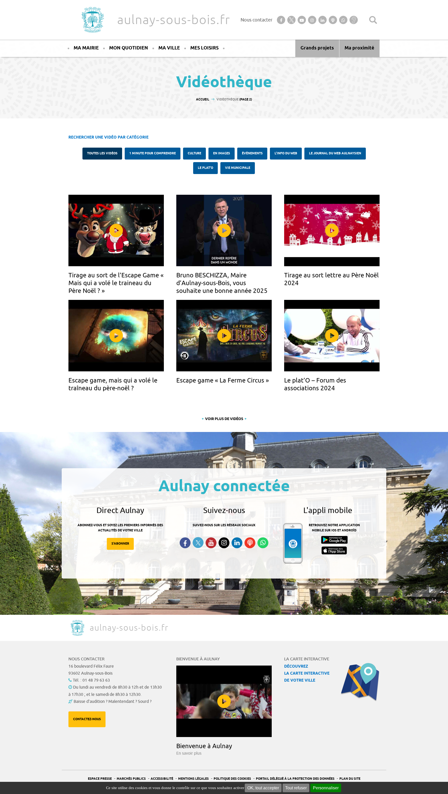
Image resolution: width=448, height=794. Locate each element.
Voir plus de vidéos (224, 419)
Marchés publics (131, 779)
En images (221, 153)
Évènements (252, 153)
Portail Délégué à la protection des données (295, 779)
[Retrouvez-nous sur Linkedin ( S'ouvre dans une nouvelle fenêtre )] (237, 542)
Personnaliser (326, 788)
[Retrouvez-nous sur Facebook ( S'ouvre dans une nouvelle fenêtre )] (185, 542)
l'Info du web (286, 153)
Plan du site (349, 779)
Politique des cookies (232, 779)
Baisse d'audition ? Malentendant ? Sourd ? (112, 701)
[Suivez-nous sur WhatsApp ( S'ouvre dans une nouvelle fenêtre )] (262, 542)
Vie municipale (237, 168)
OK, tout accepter (263, 788)
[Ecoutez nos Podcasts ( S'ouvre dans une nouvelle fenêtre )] (249, 542)
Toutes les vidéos (102, 153)
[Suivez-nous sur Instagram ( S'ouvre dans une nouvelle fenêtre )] (224, 542)
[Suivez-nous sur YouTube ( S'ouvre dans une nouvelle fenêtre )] (211, 542)
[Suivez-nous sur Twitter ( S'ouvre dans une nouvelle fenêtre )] (198, 542)
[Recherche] (373, 19)
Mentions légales (193, 779)
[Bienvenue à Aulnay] (224, 701)
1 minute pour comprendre (152, 153)
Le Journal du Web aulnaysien (335, 153)
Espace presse (100, 779)
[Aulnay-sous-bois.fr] (92, 20)
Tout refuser (296, 788)
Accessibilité (162, 779)
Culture (194, 153)
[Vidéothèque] (116, 230)
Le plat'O (205, 168)
